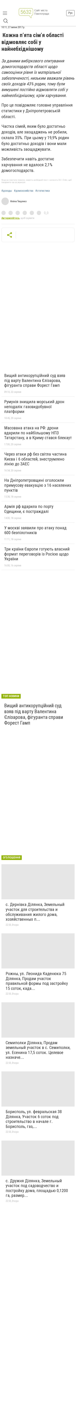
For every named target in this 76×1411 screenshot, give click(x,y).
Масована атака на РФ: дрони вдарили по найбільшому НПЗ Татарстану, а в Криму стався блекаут (38, 432)
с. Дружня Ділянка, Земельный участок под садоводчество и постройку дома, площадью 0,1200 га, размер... (37, 1188)
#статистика (42, 190)
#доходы (6, 190)
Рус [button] (70, 13)
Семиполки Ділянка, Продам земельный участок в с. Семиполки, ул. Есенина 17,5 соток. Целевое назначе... (38, 1050)
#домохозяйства (23, 190)
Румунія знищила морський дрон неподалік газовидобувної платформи (34, 406)
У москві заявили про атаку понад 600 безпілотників (35, 530)
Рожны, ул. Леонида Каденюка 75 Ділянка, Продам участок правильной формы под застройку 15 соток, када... (37, 981)
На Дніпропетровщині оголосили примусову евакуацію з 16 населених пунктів (37, 485)
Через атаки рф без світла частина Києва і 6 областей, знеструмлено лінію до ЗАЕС (35, 459)
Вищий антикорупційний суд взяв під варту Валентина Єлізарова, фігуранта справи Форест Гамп (34, 380)
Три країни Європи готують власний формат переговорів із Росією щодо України (37, 554)
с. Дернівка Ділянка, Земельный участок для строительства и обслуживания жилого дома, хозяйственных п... (35, 912)
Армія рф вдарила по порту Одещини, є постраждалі (28, 509)
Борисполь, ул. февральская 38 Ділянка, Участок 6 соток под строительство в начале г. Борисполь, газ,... (34, 1119)
